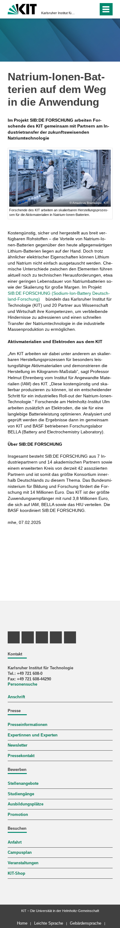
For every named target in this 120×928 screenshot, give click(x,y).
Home (22, 923)
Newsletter (17, 745)
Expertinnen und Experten (33, 735)
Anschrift (16, 697)
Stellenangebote (23, 783)
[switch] (92, 9)
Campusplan (20, 852)
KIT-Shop (16, 873)
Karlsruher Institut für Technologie (58, 13)
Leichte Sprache (48, 923)
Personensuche (22, 684)
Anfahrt (15, 842)
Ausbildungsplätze (25, 804)
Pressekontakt (21, 756)
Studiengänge (21, 794)
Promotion (18, 815)
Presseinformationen (27, 725)
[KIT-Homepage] (22, 8)
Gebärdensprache (85, 923)
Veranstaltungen (23, 863)
